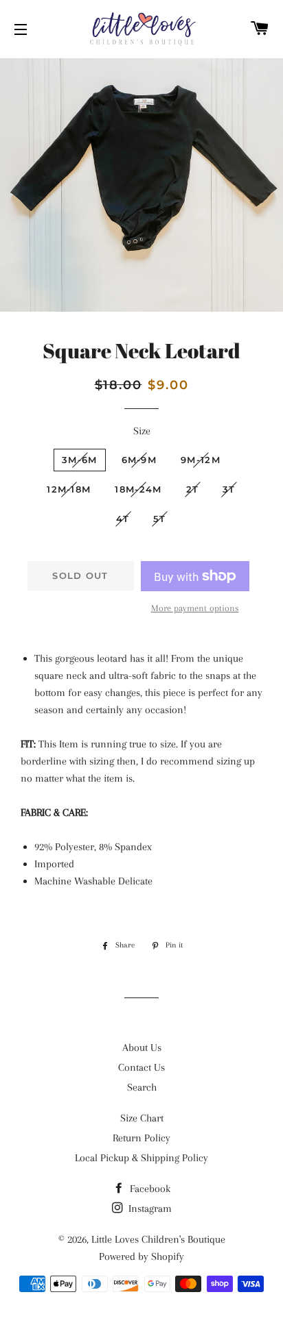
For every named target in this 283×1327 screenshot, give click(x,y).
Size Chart (141, 1118)
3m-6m (80, 459)
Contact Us (141, 1067)
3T (229, 489)
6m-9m (139, 459)
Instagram (149, 1208)
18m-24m (138, 489)
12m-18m (69, 489)
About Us (141, 1047)
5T (159, 518)
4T (122, 518)
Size (141, 431)
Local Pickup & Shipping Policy (141, 1158)
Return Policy (141, 1138)
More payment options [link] (195, 608)
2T (192, 489)
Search (142, 1087)
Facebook (148, 1188)
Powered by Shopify (141, 1256)
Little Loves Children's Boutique (158, 1239)
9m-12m (200, 459)
